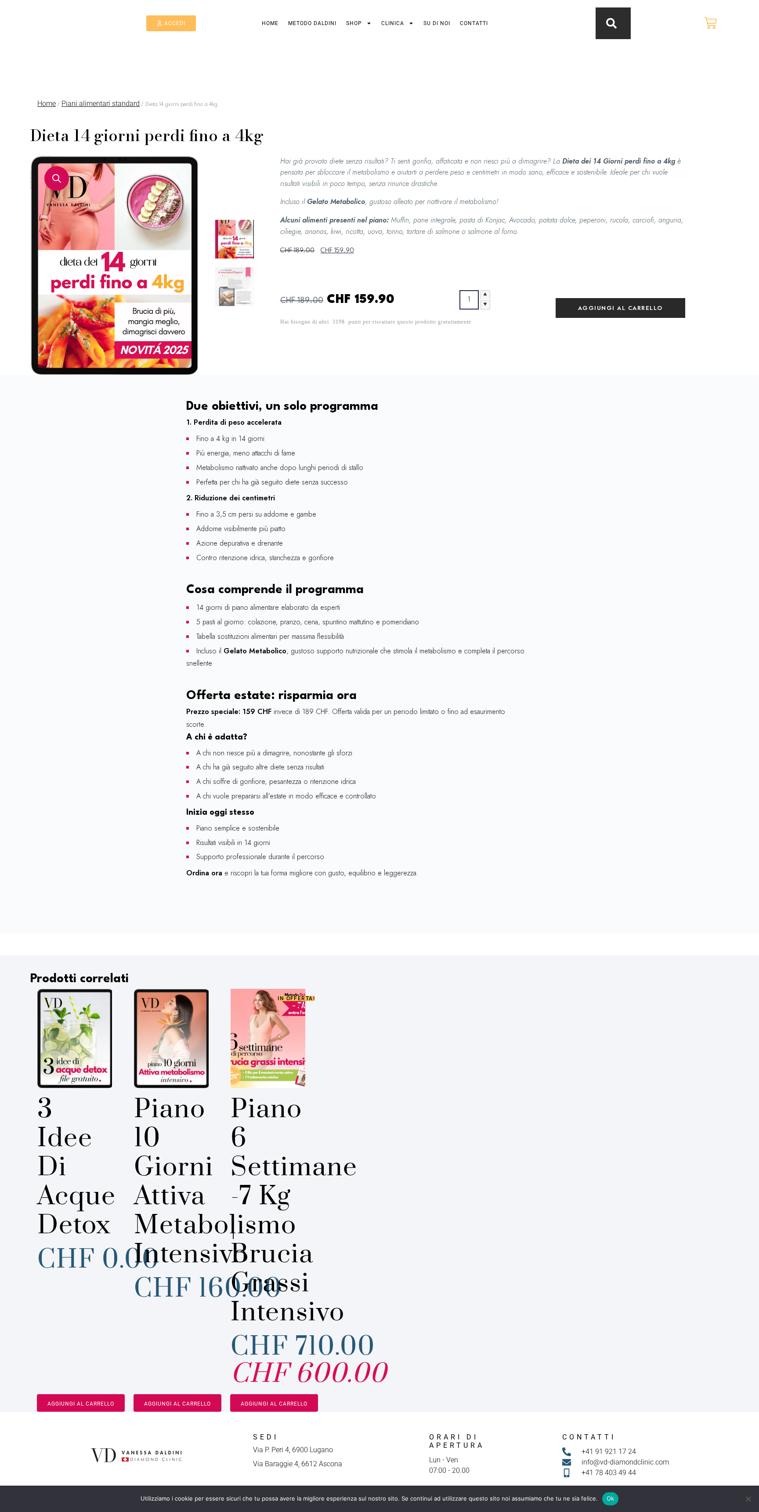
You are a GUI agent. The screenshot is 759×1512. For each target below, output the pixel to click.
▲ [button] (485, 294)
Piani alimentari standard (100, 103)
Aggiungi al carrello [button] (80, 1404)
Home (270, 23)
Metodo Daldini (312, 23)
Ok (610, 1498)
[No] (748, 1498)
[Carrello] (710, 23)
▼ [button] (485, 304)
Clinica (392, 23)
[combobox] (573, 21)
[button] (56, 178)
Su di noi (436, 23)
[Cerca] (613, 23)
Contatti (474, 23)
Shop (354, 23)
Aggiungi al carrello (620, 308)
